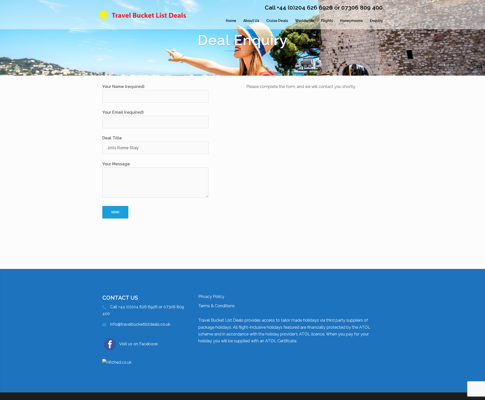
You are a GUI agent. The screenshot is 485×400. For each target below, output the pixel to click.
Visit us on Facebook (138, 344)
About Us (251, 21)
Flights (327, 21)
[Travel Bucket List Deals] (144, 20)
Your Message (116, 164)
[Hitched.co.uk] (117, 362)
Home (231, 21)
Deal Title (112, 138)
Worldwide (304, 21)
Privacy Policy (211, 296)
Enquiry (376, 21)
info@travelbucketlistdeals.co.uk (140, 324)
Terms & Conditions (216, 305)
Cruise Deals (277, 21)
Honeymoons (351, 21)
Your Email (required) (122, 112)
